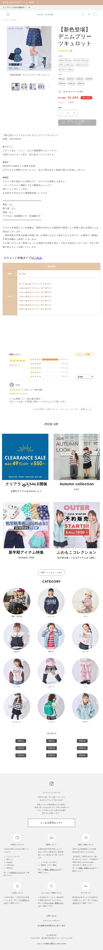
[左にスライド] (10, 87)
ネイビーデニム (81, 60)
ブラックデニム (66, 65)
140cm (71, 83)
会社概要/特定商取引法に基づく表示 (51, 926)
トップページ (6, 20)
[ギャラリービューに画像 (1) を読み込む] (15, 86)
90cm (61, 79)
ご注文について (17, 893)
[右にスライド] (49, 87)
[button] (8, 14)
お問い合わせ (51, 916)
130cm (62, 83)
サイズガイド (86, 893)
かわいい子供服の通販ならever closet (51, 944)
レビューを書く (83, 354)
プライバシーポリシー (51, 921)
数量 (60, 108)
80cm (20, 741)
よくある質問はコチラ (51, 823)
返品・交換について (85, 845)
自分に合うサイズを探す (73, 92)
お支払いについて (17, 845)
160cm (82, 755)
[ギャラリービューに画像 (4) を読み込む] (41, 86)
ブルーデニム (65, 60)
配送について (51, 845)
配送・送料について (52, 870)
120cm (89, 79)
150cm (81, 83)
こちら (38, 257)
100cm (70, 79)
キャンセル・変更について (51, 893)
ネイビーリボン (66, 69)
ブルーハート (82, 65)
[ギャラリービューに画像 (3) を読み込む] (32, 86)
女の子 (14, 20)
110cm (79, 79)
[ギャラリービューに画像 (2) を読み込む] (24, 86)
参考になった (86, 409)
